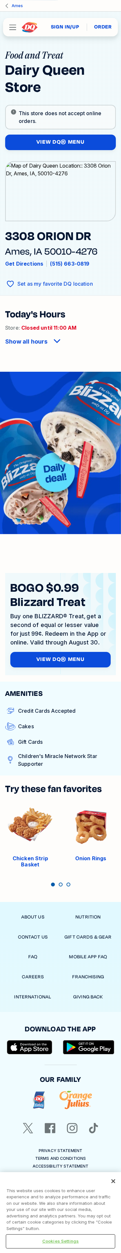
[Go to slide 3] (68, 884)
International (32, 997)
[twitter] (28, 1128)
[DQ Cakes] (39, 1100)
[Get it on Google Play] (89, 1047)
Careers (33, 976)
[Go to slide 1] (53, 884)
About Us (33, 917)
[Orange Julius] (75, 1100)
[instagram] (72, 1128)
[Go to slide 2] (61, 884)
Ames (17, 5)
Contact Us (33, 937)
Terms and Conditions (60, 1158)
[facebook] (50, 1128)
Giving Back (88, 997)
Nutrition (88, 917)
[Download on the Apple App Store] (30, 1047)
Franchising (88, 976)
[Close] (113, 1181)
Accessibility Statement (61, 1166)
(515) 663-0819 (69, 263)
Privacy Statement (60, 1150)
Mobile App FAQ (88, 956)
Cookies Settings (60, 1241)
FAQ (32, 956)
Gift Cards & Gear (88, 937)
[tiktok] (93, 1128)
